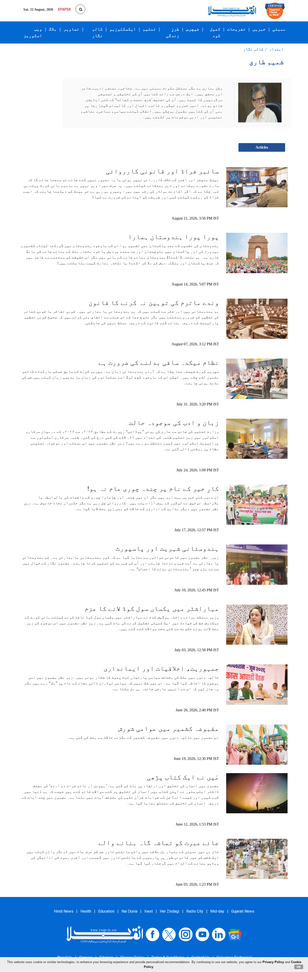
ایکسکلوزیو (122, 29)
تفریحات (236, 29)
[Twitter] (169, 934)
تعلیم (149, 29)
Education (106, 911)
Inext (148, 911)
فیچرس (192, 29)
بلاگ (53, 29)
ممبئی (279, 29)
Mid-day (217, 911)
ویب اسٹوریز (33, 32)
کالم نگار (97, 32)
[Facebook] (152, 934)
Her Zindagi (169, 911)
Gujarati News (242, 911)
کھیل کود (215, 32)
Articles (262, 147)
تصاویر (71, 29)
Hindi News (63, 911)
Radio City (194, 911)
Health (85, 911)
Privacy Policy (273, 962)
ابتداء (276, 49)
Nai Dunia (129, 911)
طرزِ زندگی (172, 32)
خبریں (259, 29)
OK (299, 966)
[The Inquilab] (104, 934)
